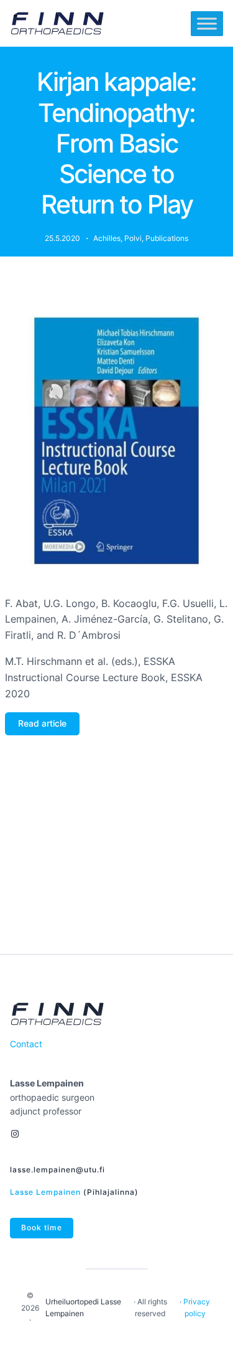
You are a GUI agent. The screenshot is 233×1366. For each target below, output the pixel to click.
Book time (41, 1227)
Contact (26, 1044)
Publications (166, 238)
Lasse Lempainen (45, 1192)
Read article (42, 723)
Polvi (133, 238)
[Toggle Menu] (207, 24)
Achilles (107, 238)
